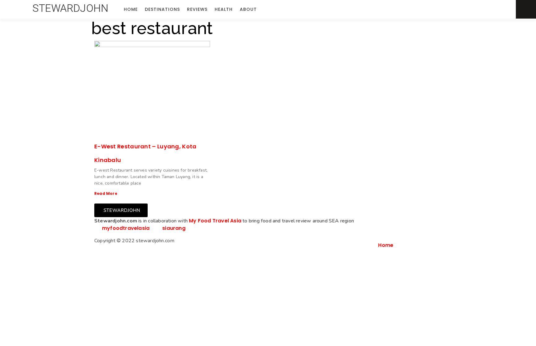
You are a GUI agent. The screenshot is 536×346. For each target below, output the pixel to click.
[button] (70, 8)
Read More (105, 193)
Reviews (197, 9)
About (248, 9)
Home (131, 9)
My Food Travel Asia (215, 220)
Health (224, 9)
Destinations (162, 9)
